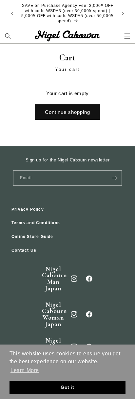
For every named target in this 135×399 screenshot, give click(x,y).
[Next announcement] (123, 13)
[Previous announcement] (12, 13)
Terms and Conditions (35, 222)
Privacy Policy (27, 209)
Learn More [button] (24, 370)
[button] (8, 36)
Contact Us (23, 250)
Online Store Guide (32, 236)
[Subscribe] (114, 178)
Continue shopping (67, 112)
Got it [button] (67, 387)
